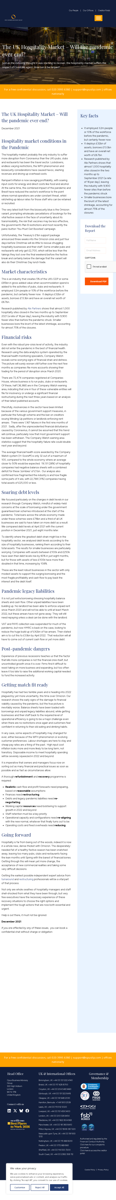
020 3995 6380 (61, 89)
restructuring (26, 879)
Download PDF (98, 281)
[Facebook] (27, 1111)
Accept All (59, 1187)
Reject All (39, 1187)
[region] (39, 1178)
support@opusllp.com (87, 89)
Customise (19, 1187)
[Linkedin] (9, 1111)
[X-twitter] (15, 1111)
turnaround (8, 879)
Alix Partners (34, 308)
